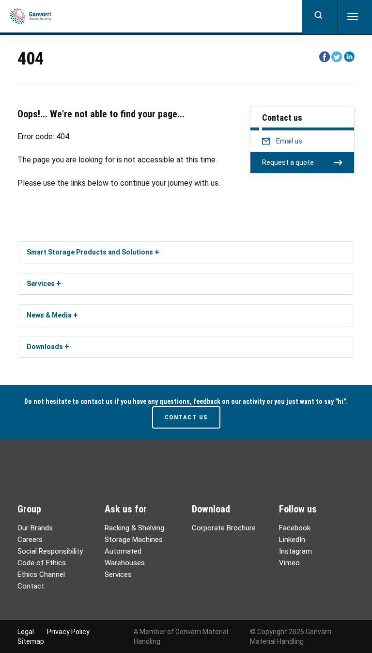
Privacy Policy (68, 632)
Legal (25, 632)
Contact (30, 586)
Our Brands (35, 528)
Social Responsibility (50, 551)
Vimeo (289, 562)
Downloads (45, 346)
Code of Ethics (41, 562)
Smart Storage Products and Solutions (90, 252)
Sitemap (30, 641)
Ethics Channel (41, 574)
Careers (30, 539)
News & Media (49, 315)
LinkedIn (292, 539)
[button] (157, 251)
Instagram (295, 551)
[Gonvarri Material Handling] (30, 16)
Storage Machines (134, 539)
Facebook (294, 528)
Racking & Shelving (134, 528)
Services (41, 283)
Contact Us (186, 417)
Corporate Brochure (224, 528)
